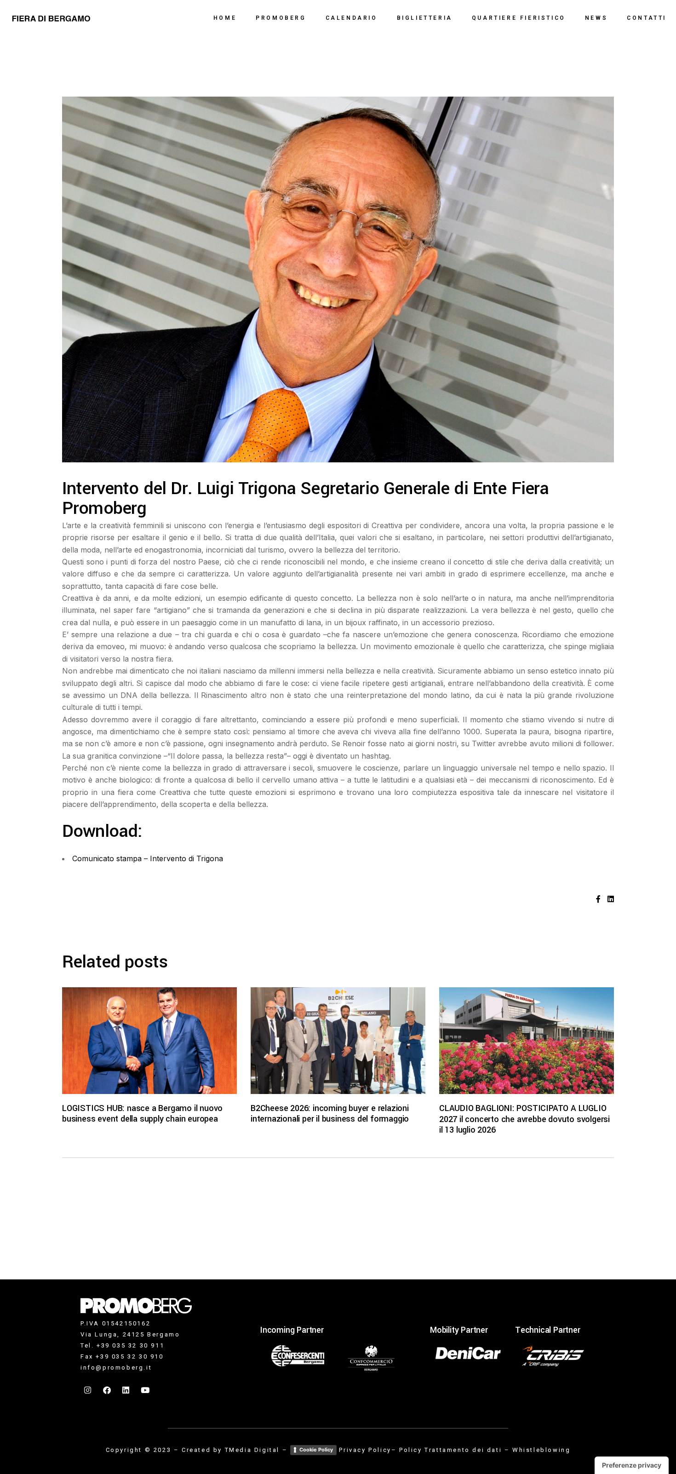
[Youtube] (146, 1390)
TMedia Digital (252, 1449)
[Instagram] (88, 1390)
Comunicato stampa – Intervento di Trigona (147, 858)
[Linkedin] (126, 1390)
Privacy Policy (365, 1449)
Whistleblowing (541, 1449)
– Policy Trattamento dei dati (446, 1449)
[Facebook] (107, 1390)
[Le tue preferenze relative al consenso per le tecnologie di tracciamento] (632, 1465)
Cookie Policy (316, 1449)
